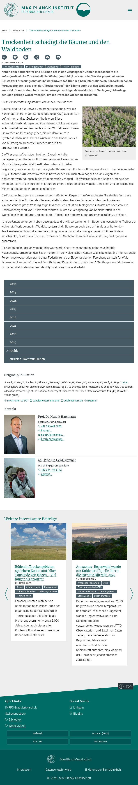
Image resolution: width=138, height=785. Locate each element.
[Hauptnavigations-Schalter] (130, 10)
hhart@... (46, 430)
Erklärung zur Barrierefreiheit (103, 769)
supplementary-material (46, 400)
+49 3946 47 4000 (51, 426)
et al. (125, 382)
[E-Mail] (47, 57)
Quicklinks (13, 701)
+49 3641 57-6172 (51, 469)
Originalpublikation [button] (19, 375)
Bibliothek (15, 719)
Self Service (100, 741)
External (91, 400)
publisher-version (73, 400)
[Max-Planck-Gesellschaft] (53, 759)
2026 (13, 284)
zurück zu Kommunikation (27, 359)
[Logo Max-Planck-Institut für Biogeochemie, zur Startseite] (62, 10)
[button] (133, 143)
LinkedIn (78, 707)
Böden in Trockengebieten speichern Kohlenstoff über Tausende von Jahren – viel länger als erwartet (35, 573)
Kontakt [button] (10, 409)
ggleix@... (46, 474)
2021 (13, 325)
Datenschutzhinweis (58, 769)
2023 (13, 309)
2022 (13, 317)
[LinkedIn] (4, 57)
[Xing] (36, 57)
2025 (13, 292)
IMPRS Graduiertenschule (21, 707)
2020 (13, 334)
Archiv (14, 350)
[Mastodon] (26, 57)
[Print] (58, 57)
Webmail (37, 733)
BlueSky (78, 713)
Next (132, 594)
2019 (13, 342)
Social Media (79, 701)
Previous (6, 594)
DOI (26, 400)
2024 (13, 300)
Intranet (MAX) (100, 733)
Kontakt (37, 741)
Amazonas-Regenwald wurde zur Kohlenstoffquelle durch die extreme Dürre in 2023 (98, 571)
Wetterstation (17, 725)
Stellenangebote (15, 713)
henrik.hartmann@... (52, 434)
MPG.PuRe (13, 400)
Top (129, 686)
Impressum (24, 769)
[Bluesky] (15, 57)
